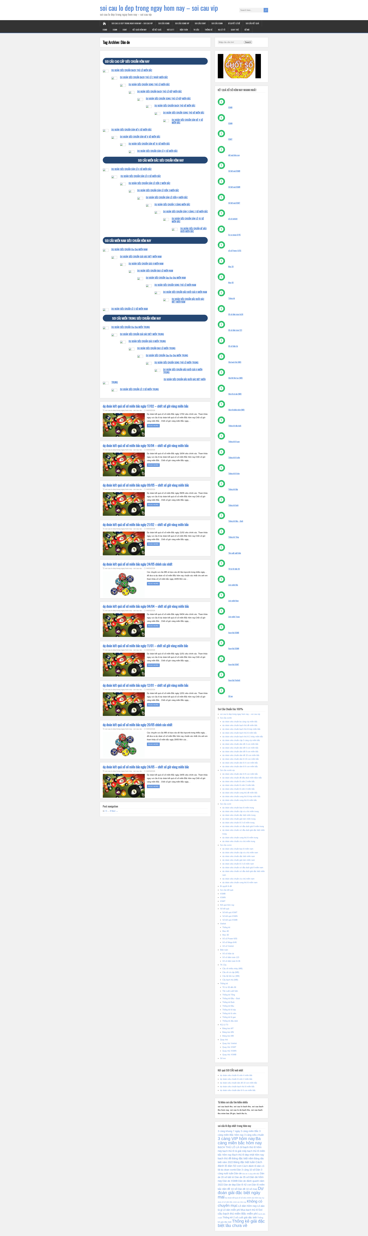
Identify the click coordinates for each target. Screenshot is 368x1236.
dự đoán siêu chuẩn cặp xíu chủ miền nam (240, 852)
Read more (153, 426)
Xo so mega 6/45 (234, 234)
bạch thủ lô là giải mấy (235, 1151)
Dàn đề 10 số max (247, 1189)
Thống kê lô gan (234, 441)
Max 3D (231, 266)
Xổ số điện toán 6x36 (235, 314)
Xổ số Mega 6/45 (229, 942)
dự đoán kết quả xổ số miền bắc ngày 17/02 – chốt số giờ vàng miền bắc (145, 406)
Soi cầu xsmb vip (182, 23)
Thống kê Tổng (233, 537)
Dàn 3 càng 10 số (245, 1169)
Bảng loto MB (228, 1036)
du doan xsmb (228, 1169)
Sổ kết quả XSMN (234, 186)
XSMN (115, 29)
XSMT (125, 29)
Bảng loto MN (228, 1032)
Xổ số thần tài (233, 346)
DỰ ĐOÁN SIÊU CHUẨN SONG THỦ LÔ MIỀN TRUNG (176, 362)
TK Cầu (196, 29)
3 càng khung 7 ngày (229, 1131)
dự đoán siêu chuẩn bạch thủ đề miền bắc (239, 725)
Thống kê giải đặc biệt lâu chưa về (241, 1223)
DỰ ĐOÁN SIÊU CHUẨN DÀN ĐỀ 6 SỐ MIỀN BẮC (131, 129)
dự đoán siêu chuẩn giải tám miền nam (238, 860)
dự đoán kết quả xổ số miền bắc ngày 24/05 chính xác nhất (137, 564)
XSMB (105, 29)
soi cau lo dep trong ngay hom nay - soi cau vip (123, 410)
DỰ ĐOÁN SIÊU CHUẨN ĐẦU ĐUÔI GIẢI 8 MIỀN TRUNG (182, 371)
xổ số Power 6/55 (234, 250)
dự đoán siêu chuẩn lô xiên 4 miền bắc (238, 789)
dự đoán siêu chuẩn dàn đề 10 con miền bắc (240, 755)
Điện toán (184, 29)
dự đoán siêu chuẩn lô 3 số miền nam (238, 864)
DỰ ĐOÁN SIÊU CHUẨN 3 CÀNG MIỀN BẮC (172, 204)
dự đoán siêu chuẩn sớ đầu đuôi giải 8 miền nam (242, 867)
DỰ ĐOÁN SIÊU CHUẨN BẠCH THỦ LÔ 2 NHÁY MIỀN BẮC (144, 77)
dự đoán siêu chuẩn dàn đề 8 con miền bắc (240, 751)
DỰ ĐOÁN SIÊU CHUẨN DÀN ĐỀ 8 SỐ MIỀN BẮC (140, 136)
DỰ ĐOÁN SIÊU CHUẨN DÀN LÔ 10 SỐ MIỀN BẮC (188, 220)
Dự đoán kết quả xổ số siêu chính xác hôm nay (243, 1198)
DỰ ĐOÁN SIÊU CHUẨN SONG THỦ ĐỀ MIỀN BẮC (183, 112)
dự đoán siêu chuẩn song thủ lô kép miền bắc (241, 796)
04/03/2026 (150, 410)
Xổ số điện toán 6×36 (231, 961)
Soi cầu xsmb (163, 23)
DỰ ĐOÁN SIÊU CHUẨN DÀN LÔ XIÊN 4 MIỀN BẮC (167, 197)
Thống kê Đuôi (233, 505)
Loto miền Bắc (233, 584)
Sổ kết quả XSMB (234, 171)
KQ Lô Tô (221, 29)
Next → (115, 811)
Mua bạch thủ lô (249, 1209)
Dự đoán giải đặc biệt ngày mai (241, 1192)
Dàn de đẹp (230, 1184)
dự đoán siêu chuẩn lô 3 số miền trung (238, 823)
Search (248, 42)
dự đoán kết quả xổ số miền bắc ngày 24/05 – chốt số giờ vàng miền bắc (146, 766)
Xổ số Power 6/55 (229, 939)
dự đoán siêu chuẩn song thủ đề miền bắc (239, 793)
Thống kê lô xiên (234, 457)
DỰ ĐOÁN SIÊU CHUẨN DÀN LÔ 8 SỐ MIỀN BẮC (141, 176)
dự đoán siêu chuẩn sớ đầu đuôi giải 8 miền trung (243, 826)
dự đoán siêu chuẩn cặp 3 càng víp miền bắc (241, 740)
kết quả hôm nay (234, 155)
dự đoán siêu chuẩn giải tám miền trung (238, 819)
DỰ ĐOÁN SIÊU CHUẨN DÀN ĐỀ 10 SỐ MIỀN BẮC (149, 143)
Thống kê (208, 29)
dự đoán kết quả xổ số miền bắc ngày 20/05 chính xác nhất (137, 724)
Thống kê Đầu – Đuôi (235, 521)
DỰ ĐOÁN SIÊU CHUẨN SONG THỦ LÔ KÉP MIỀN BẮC (168, 98)
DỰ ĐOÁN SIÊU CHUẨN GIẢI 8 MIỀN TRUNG (147, 341)
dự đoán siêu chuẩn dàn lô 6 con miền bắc (240, 766)
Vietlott (170, 29)
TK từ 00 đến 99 (234, 568)
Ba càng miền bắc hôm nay (240, 1140)
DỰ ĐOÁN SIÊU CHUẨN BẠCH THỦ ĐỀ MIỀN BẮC (175, 105)
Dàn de (238, 1173)
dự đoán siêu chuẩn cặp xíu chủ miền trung (240, 811)
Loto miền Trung (234, 616)
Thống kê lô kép (234, 473)
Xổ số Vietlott (228, 946)
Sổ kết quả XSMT (234, 202)
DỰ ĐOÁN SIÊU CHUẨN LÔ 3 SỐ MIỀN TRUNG (139, 389)
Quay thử (235, 29)
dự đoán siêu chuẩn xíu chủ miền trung (238, 841)
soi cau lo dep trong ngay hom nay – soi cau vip (159, 8)
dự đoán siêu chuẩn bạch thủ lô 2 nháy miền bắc (242, 736)
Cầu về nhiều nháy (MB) (236, 409)
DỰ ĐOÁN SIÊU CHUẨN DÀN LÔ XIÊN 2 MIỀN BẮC (149, 183)
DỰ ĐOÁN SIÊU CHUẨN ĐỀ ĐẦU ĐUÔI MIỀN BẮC (193, 230)
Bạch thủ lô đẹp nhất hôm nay (248, 1154)
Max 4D (231, 282)
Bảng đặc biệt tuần (244, 1162)
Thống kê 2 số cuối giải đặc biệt (240, 1217)
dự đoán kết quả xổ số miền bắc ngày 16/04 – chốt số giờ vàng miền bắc (146, 445)
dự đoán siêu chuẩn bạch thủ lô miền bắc (239, 733)
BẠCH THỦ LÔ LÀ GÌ (230, 1147)
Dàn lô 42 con (243, 1184)
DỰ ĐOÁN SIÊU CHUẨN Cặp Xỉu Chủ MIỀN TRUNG (167, 355)
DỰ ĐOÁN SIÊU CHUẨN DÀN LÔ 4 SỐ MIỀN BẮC (157, 151)
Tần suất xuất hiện (234, 553)
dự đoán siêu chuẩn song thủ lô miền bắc (239, 800)
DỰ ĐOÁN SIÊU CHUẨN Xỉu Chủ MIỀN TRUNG (130, 327)
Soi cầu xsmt (200, 23)
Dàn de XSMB (230, 1180)
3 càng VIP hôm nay (236, 1138)
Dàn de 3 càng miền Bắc (250, 1174)
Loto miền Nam (233, 600)
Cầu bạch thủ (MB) (234, 362)
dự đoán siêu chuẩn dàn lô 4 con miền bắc (240, 763)
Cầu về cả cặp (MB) (234, 393)
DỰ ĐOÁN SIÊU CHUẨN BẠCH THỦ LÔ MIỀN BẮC (131, 70)
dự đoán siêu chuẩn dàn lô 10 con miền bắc (240, 759)
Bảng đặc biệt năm (242, 1158)
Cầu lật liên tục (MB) (235, 377)
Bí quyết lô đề (234, 23)
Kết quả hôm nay (139, 29)
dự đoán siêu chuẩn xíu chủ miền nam (238, 879)
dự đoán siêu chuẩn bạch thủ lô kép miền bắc (241, 729)
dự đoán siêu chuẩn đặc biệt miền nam (238, 856)
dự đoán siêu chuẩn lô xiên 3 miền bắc (238, 785)
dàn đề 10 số (229, 1189)
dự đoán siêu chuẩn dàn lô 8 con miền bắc (240, 774)
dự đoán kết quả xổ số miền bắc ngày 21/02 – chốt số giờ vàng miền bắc (146, 524)
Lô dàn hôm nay (247, 1205)
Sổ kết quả (156, 29)
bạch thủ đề (224, 1158)
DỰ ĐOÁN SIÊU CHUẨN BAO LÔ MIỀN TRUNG (156, 348)
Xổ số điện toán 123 (235, 330)
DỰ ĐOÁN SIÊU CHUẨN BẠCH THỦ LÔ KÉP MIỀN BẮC (159, 91)
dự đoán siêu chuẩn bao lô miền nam (237, 849)
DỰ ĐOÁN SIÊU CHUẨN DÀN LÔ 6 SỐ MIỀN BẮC (131, 169)
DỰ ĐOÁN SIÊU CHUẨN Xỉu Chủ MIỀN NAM (129, 249)
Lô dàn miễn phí (231, 1209)
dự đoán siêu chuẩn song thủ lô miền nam (239, 882)
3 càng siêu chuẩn (254, 1134)
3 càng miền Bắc (250, 1131)
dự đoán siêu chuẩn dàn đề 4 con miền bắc (240, 744)
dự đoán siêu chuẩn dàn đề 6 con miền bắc (240, 748)
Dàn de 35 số (242, 1177)
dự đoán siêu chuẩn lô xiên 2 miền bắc (238, 781)
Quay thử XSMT (233, 664)
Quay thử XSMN (233, 648)
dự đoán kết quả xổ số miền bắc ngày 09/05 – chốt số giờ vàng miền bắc (146, 485)
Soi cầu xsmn (217, 23)
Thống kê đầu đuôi (234, 425)
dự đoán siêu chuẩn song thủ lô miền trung (240, 838)
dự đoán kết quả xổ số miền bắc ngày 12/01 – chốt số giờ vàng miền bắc (145, 685)
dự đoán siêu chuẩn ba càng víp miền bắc (239, 722)
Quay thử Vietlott (234, 680)
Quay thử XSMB (233, 632)
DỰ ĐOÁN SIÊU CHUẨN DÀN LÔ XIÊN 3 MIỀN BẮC (158, 190)
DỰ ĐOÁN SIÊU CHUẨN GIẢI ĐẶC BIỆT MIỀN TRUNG (142, 334)
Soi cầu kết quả (252, 23)
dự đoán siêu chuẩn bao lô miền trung (238, 808)
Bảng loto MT (228, 1028)
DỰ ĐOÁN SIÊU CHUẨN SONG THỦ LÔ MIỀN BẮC (149, 84)
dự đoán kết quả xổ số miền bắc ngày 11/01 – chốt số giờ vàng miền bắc (145, 645)
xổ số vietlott (232, 218)
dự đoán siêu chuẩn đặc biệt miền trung (238, 815)
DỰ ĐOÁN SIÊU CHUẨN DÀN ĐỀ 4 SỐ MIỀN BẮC (187, 121)
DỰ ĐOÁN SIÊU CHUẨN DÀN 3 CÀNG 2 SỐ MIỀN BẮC (185, 211)
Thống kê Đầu (233, 489)
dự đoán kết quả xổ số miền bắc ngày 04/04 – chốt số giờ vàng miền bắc (146, 606)
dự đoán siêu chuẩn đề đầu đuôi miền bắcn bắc (242, 778)
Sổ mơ (246, 29)
